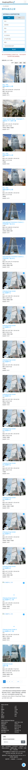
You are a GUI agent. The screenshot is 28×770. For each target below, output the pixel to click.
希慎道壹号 (3, 723)
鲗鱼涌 (2, 716)
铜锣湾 (2, 709)
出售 (19, 17)
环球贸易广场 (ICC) (9, 224)
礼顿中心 (3, 725)
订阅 (23, 741)
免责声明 (7, 759)
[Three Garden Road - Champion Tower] (14, 108)
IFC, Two (5, 84)
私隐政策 (13, 759)
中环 (2, 706)
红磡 (16, 711)
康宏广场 (17, 728)
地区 (24, 62)
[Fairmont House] (14, 653)
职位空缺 (16, 749)
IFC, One (5, 153)
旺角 (16, 716)
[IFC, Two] (14, 73)
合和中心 (17, 723)
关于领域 (20, 748)
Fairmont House (8, 664)
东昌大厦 (5, 665)
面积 (21, 62)
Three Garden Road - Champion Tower (15, 119)
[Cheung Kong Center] (14, 280)
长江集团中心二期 (8, 599)
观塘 (16, 708)
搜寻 (14, 49)
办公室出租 (6, 6)
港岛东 (2, 717)
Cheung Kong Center (9, 291)
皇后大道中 (3, 732)
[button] (24, 74)
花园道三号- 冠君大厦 (9, 121)
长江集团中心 (7, 293)
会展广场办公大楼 (19, 722)
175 (18, 681)
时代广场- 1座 (18, 725)
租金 (16, 62)
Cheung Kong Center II (10, 598)
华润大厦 (17, 732)
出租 (9, 17)
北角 (2, 714)
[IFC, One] (14, 142)
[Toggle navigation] (25, 2)
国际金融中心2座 (8, 86)
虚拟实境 (21, 746)
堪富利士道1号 (4, 722)
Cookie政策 (19, 759)
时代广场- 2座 (18, 727)
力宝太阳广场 (18, 730)
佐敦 (16, 714)
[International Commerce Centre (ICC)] (14, 211)
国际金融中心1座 (8, 155)
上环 (16, 706)
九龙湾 (16, 709)
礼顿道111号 (4, 727)
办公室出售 (15, 746)
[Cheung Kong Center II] (7, 582)
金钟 (2, 708)
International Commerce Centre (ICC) (14, 222)
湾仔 (2, 711)
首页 (3, 746)
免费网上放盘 (14, 748)
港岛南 (2, 712)
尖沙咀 (16, 712)
